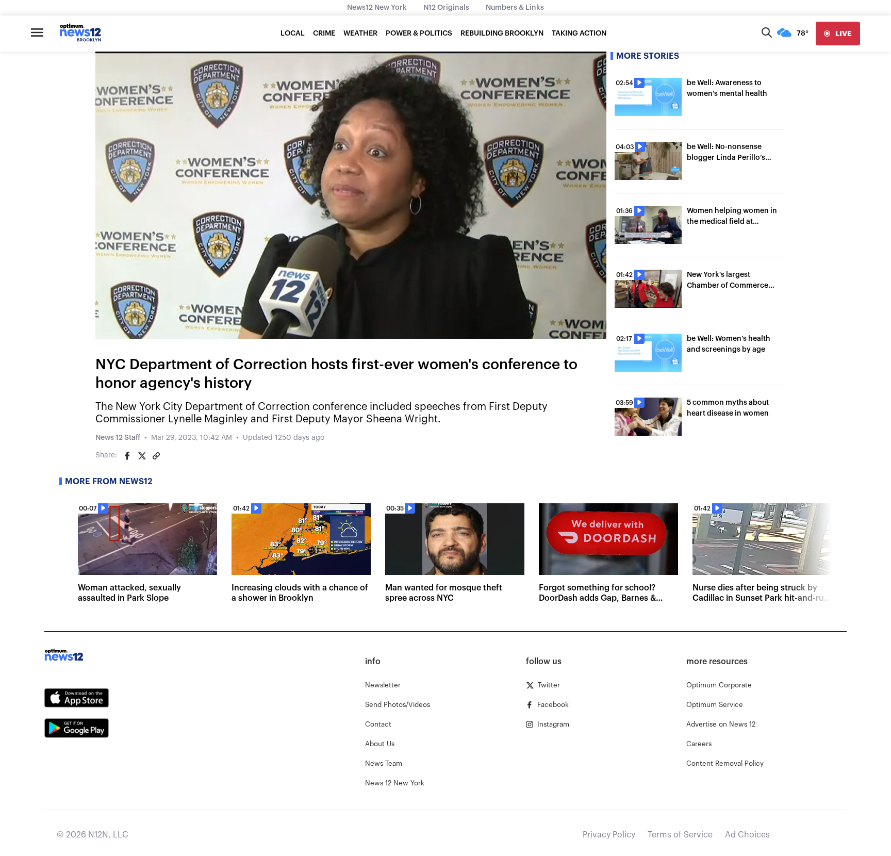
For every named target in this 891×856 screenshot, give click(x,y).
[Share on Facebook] (127, 456)
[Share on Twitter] (142, 456)
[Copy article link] (156, 456)
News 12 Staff (117, 437)
